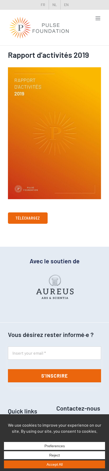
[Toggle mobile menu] (98, 18)
